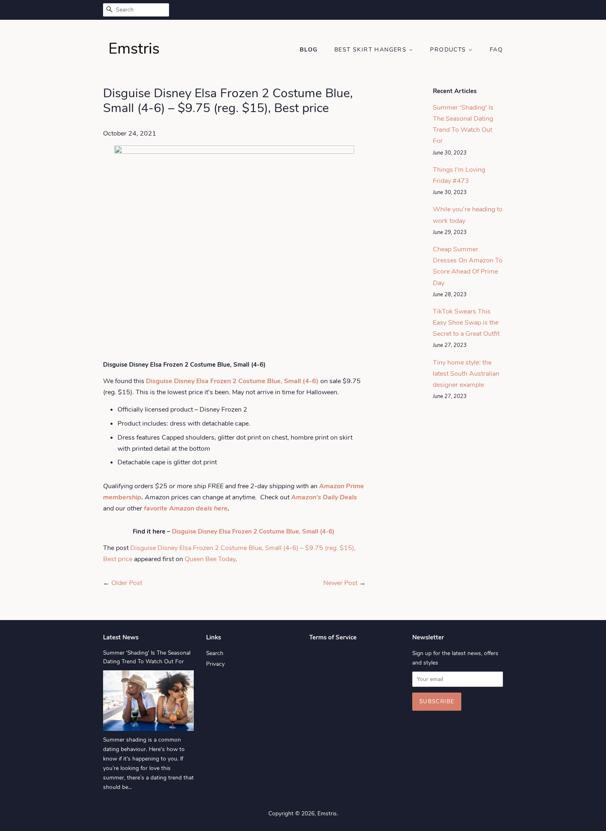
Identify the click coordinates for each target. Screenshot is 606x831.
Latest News (121, 637)
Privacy (215, 664)
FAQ (496, 50)
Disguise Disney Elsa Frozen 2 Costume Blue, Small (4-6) (254, 531)
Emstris (327, 813)
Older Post (126, 583)
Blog (309, 50)
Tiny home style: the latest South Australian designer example (466, 373)
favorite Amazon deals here (186, 508)
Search (214, 653)
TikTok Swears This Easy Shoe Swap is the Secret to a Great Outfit (466, 322)
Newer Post (340, 583)
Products (449, 50)
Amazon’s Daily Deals (324, 497)
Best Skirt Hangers (371, 50)
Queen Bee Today (210, 559)
